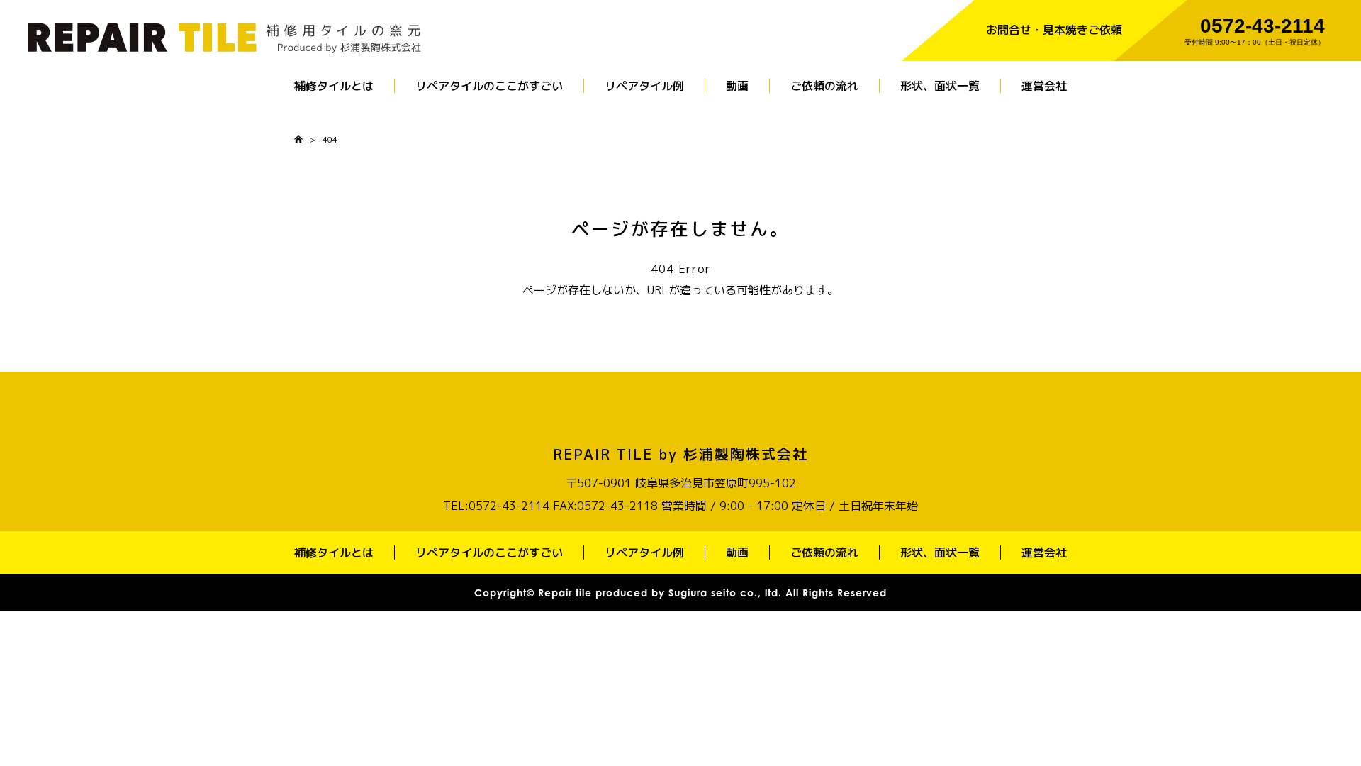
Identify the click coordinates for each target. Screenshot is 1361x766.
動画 (737, 86)
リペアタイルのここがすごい (489, 86)
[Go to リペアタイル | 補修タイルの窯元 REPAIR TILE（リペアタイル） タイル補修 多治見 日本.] (298, 139)
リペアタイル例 (644, 86)
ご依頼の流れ (824, 86)
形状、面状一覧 (940, 86)
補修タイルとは (334, 86)
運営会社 (1044, 86)
